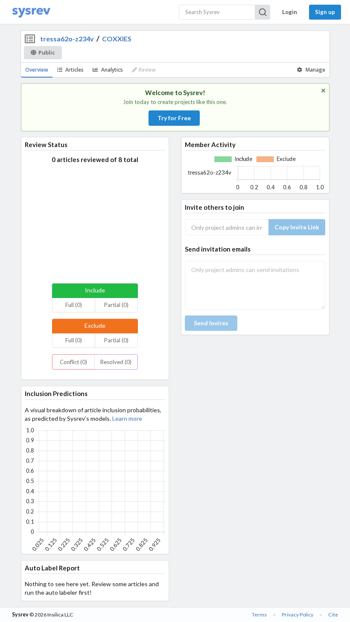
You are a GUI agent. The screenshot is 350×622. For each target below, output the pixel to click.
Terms (259, 614)
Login (289, 12)
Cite (333, 614)
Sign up (325, 12)
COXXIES (116, 39)
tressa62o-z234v (67, 39)
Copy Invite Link (296, 227)
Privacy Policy (297, 614)
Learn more (127, 418)
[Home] (31, 12)
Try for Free (174, 118)
